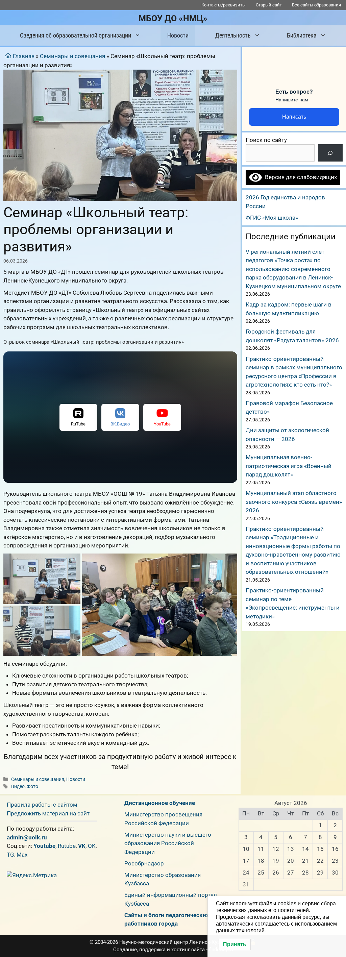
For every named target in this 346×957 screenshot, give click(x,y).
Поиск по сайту (266, 140)
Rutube (67, 845)
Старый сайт (269, 4)
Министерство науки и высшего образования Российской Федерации (167, 843)
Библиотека (302, 35)
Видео (18, 786)
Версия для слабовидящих (299, 177)
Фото (32, 786)
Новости (178, 35)
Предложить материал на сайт (48, 813)
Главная (23, 56)
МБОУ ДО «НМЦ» (173, 18)
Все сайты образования (316, 4)
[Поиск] (330, 153)
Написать (294, 117)
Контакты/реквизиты (223, 4)
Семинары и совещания (72, 56)
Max (22, 854)
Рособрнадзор (144, 863)
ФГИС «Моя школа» (272, 217)
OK (92, 845)
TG (10, 854)
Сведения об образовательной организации (75, 35)
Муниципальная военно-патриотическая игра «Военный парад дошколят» (288, 466)
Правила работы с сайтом (42, 804)
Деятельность (233, 35)
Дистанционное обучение (159, 803)
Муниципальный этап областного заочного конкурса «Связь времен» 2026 (294, 502)
